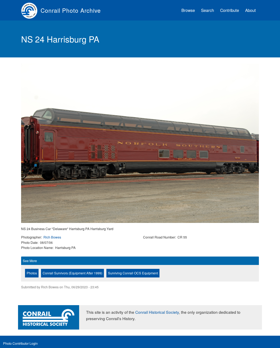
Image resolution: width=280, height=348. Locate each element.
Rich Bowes (52, 237)
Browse (188, 10)
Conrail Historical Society (157, 312)
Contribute (229, 10)
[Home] (31, 10)
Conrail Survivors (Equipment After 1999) (72, 273)
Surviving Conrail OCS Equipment (133, 273)
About (250, 10)
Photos (32, 273)
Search (207, 10)
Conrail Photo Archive (71, 10)
